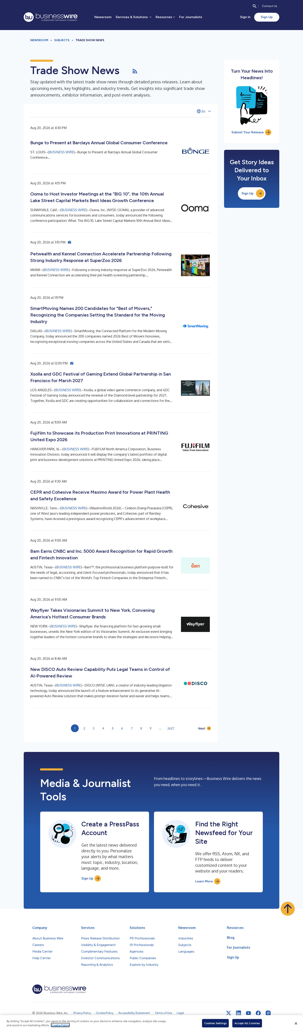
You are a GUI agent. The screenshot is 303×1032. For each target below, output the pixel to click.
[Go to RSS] (135, 70)
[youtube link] (248, 1013)
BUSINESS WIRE (61, 152)
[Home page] (51, 17)
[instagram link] (268, 1013)
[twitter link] (228, 1013)
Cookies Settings (215, 1023)
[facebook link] (258, 1013)
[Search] (254, 6)
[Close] (296, 1023)
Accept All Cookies (247, 1023)
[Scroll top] (288, 909)
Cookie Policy (60, 1025)
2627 (170, 728)
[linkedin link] (238, 1013)
